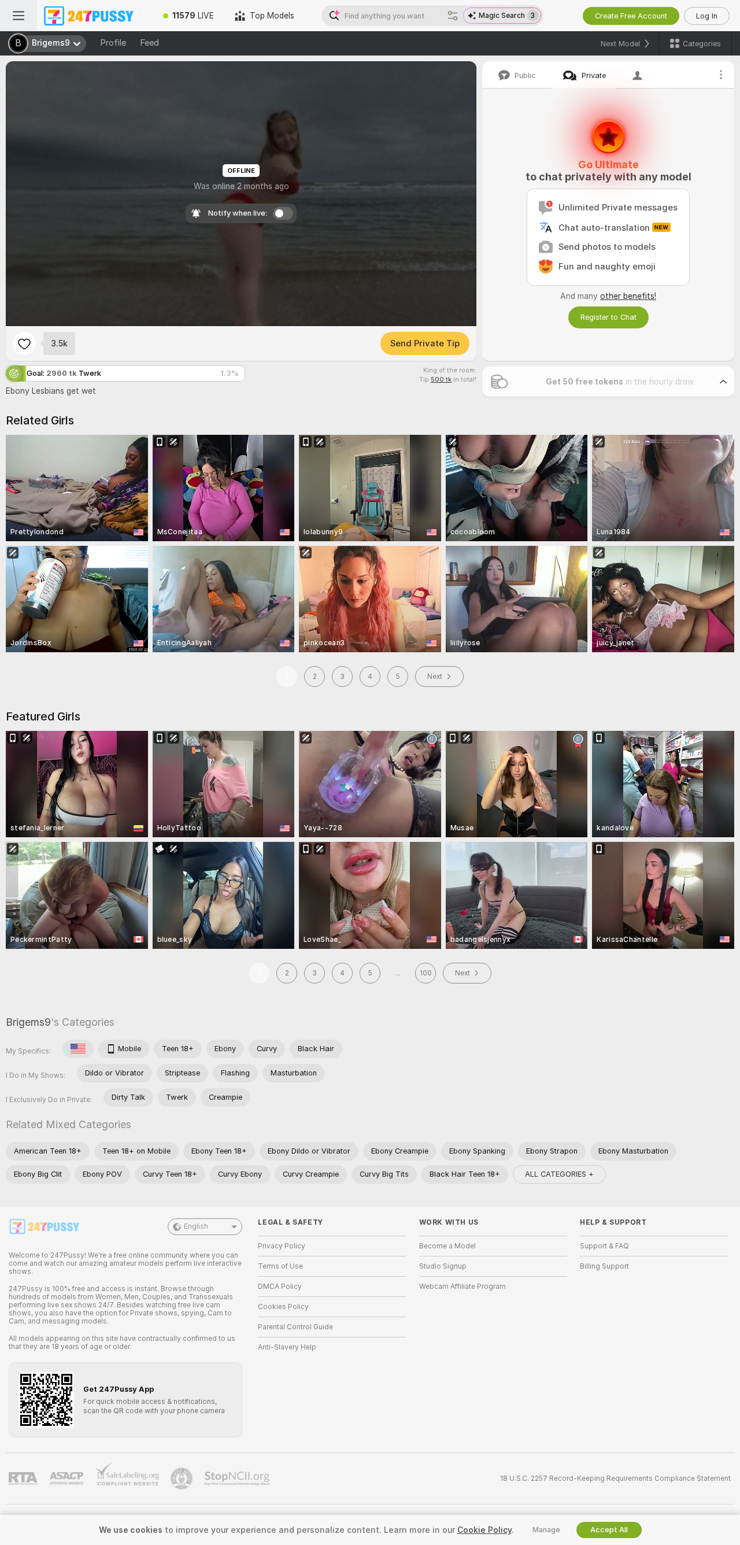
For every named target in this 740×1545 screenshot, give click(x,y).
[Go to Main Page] (95, 15)
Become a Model (447, 1246)
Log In (706, 16)
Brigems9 (28, 1022)
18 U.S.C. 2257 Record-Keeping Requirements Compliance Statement (615, 1478)
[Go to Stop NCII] (238, 1478)
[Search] (453, 16)
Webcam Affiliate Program (462, 1286)
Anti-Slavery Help (287, 1347)
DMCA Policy (280, 1286)
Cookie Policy (484, 1530)
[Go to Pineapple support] (183, 1478)
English (196, 1226)
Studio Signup (443, 1266)
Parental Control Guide (295, 1327)
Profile (113, 43)
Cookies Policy (283, 1307)
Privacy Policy (281, 1246)
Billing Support (604, 1266)
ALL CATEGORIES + (559, 1174)
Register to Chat (608, 317)
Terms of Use (280, 1266)
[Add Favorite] (24, 343)
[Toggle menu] (18, 15)
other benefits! (628, 296)
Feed (149, 43)
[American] (78, 1049)
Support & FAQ (604, 1246)
